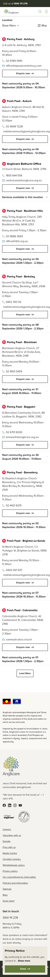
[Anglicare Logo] (11, 11)
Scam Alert (8, 901)
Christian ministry (12, 859)
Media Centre (10, 853)
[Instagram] (15, 805)
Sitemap (7, 889)
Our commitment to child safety (19, 877)
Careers (7, 829)
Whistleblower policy (14, 865)
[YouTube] (20, 805)
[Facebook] (4, 805)
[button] (46, 11)
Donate (6, 841)
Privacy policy (10, 871)
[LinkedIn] (9, 805)
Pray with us (9, 847)
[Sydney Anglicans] (9, 816)
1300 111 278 (10, 917)
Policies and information (15, 883)
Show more (24, 961)
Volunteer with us (12, 835)
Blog (5, 895)
